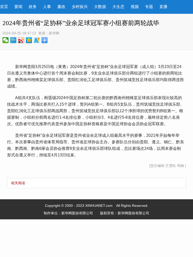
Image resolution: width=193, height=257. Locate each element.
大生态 (118, 7)
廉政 (61, 7)
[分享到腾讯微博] (13, 40)
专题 (149, 7)
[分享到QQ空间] (29, 40)
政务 (33, 7)
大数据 (100, 7)
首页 (4, 7)
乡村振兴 (80, 7)
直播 (163, 7)
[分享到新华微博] (37, 40)
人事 (47, 7)
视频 (135, 7)
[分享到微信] (6, 40)
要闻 (18, 7)
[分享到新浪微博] (21, 40)
